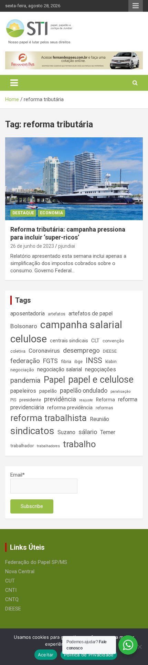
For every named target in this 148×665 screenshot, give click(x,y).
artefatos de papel (90, 313)
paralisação (120, 391)
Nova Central (19, 571)
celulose (28, 339)
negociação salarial (59, 369)
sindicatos (32, 431)
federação (25, 361)
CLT (95, 341)
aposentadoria (27, 313)
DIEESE (110, 351)
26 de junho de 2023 (32, 246)
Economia (51, 213)
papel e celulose (101, 379)
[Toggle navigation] (14, 83)
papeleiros (23, 391)
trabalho (79, 444)
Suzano (66, 432)
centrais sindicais (69, 340)
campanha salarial (81, 325)
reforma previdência (70, 407)
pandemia (25, 380)
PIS (13, 400)
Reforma (105, 399)
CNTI (11, 590)
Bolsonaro (23, 326)
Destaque (23, 213)
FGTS (50, 360)
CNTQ (12, 599)
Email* (17, 475)
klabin (111, 361)
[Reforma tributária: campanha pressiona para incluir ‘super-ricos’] (74, 178)
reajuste (86, 400)
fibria (66, 361)
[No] (139, 646)
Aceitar (46, 654)
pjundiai (66, 246)
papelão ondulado (83, 390)
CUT (10, 581)
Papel (54, 379)
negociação (22, 369)
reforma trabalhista (48, 418)
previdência (60, 399)
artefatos (56, 314)
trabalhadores (48, 446)
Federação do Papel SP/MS (36, 562)
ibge (78, 361)
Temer (107, 432)
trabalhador (22, 445)
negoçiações (100, 369)
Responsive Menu (135, 6)
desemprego (81, 350)
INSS (94, 360)
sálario (87, 432)
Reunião (99, 419)
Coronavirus (44, 350)
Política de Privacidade (89, 654)
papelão (48, 391)
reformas (104, 407)
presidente (30, 399)
